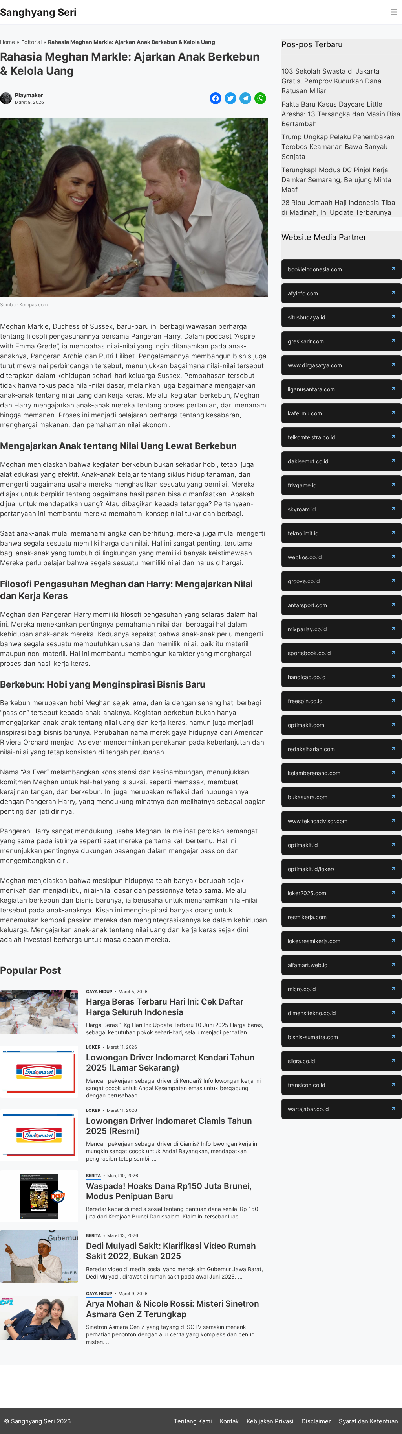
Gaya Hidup (99, 991)
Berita (93, 1175)
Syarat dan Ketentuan (368, 1421)
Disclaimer (316, 1421)
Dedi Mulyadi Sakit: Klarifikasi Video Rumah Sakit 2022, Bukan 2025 (171, 1251)
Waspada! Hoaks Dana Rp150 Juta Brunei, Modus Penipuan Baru (169, 1191)
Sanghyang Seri (38, 12)
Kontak (229, 1421)
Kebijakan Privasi (270, 1421)
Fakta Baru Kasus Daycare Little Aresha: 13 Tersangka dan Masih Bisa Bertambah (340, 114)
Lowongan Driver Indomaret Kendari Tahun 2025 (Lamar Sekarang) (170, 1062)
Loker (93, 1047)
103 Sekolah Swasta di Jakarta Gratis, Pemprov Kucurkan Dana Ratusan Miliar (331, 81)
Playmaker (29, 95)
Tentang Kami (193, 1421)
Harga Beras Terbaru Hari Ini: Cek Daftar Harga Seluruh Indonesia (164, 1007)
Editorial (31, 42)
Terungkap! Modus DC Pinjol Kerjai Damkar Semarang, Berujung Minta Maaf (336, 180)
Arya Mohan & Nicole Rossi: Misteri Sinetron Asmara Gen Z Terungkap (172, 1309)
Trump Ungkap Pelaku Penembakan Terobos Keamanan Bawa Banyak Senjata (338, 146)
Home (7, 42)
